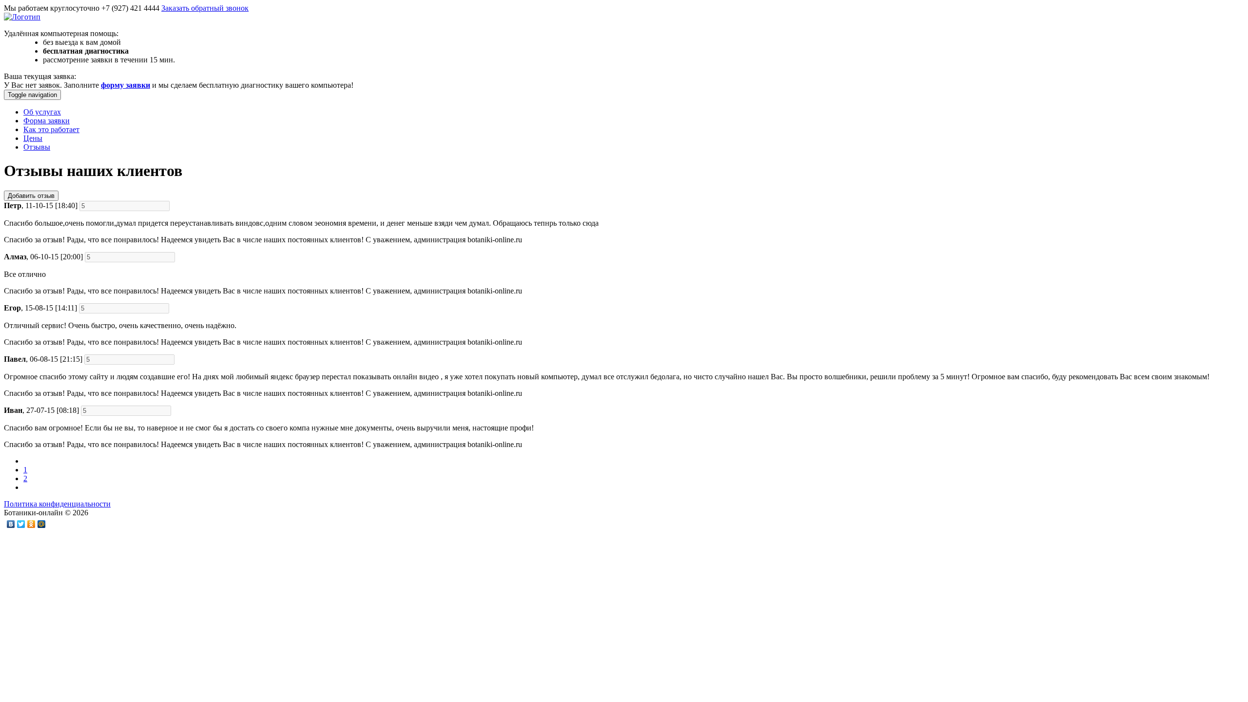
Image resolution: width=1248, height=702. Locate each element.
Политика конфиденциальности (57, 504)
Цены (32, 138)
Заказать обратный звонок (205, 8)
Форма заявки (46, 121)
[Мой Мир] (42, 524)
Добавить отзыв (31, 195)
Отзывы (36, 147)
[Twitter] (21, 524)
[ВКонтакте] (11, 524)
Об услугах (42, 112)
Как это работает (51, 129)
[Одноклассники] (31, 524)
